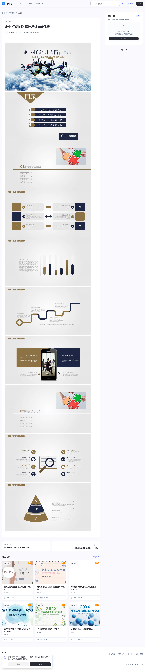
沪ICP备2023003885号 (134, 664)
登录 (131, 4)
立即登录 (124, 38)
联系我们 (112, 654)
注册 (139, 4)
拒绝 (18, 664)
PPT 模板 (29, 4)
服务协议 (121, 654)
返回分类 (124, 50)
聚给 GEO (139, 654)
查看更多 (96, 557)
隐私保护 (130, 654)
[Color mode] (123, 4)
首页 (21, 4)
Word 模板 (39, 4)
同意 (40, 664)
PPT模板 (12, 13)
